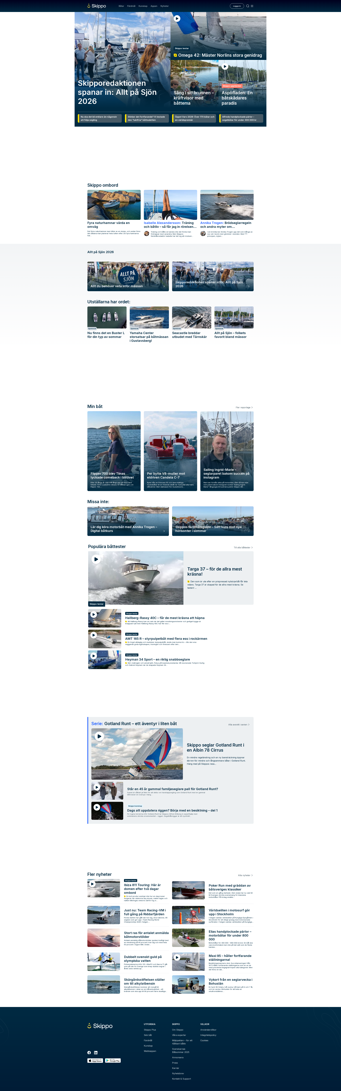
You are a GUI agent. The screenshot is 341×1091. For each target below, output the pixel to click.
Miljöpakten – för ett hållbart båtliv (182, 1042)
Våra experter (179, 1035)
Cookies (204, 1040)
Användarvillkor (208, 1029)
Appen (154, 6)
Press (175, 1062)
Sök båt (148, 1035)
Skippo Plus (150, 1029)
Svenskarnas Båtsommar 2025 (180, 1050)
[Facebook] (89, 1053)
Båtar (121, 6)
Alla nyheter (244, 875)
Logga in (237, 6)
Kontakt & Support (181, 1078)
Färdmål (131, 6)
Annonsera (177, 1057)
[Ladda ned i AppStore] (95, 1060)
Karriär (175, 1068)
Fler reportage (243, 407)
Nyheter (165, 6)
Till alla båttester (242, 547)
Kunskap (143, 6)
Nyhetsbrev (178, 1073)
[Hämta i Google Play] (113, 1060)
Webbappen (150, 1051)
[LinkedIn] (96, 1053)
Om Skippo (177, 1029)
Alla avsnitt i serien (237, 724)
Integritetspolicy (208, 1035)
